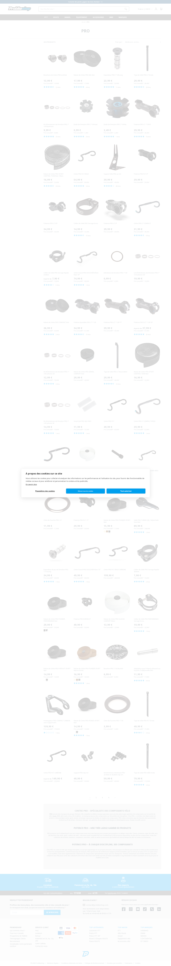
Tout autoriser (126, 491)
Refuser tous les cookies (85, 491)
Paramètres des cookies (45, 491)
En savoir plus (31, 484)
